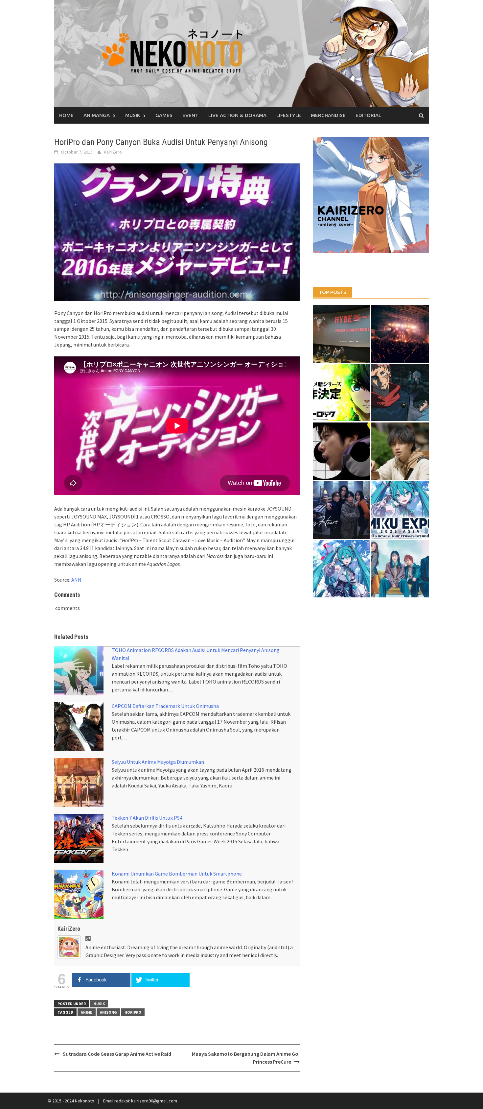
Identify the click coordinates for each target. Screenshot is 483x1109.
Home (66, 115)
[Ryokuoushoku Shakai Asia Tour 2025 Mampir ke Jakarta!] (400, 569)
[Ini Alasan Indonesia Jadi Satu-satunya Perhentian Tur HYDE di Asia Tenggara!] (341, 334)
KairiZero (113, 152)
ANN (76, 579)
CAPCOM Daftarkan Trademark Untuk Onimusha (165, 706)
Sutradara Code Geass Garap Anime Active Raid (117, 1053)
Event (190, 115)
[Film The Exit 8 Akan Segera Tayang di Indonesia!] (341, 451)
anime (86, 1012)
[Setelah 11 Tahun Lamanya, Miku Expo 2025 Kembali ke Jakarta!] (341, 569)
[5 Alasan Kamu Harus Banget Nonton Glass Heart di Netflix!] (341, 510)
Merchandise (328, 115)
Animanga (96, 115)
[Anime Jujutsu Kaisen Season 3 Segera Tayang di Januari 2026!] (400, 393)
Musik (132, 115)
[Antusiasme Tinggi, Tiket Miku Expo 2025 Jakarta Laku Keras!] (400, 510)
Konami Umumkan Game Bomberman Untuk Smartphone (177, 873)
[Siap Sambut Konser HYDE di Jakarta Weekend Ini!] (400, 334)
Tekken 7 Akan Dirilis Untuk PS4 (147, 817)
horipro (133, 1012)
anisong (108, 1012)
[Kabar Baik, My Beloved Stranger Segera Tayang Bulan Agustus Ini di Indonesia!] (400, 451)
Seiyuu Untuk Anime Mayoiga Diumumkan (158, 762)
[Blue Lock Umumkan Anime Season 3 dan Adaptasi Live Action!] (341, 393)
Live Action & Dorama (237, 115)
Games (163, 115)
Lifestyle (288, 115)
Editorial (368, 115)
